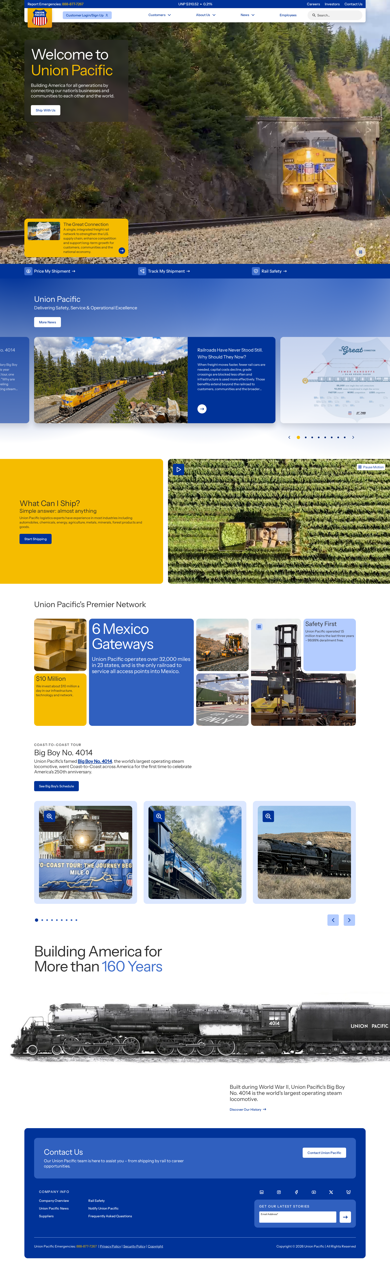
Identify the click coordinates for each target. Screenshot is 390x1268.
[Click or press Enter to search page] (314, 15)
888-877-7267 (72, 4)
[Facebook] (296, 1192)
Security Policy (134, 1246)
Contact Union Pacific (324, 1153)
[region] (195, 4)
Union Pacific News (54, 1208)
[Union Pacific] (40, 18)
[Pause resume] (259, 627)
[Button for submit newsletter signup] (345, 1217)
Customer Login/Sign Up (85, 15)
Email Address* (269, 1214)
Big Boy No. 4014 (95, 761)
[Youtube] (313, 1192)
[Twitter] (331, 1192)
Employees (288, 15)
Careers (313, 4)
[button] (289, 437)
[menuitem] (160, 15)
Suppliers (46, 1216)
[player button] (360, 252)
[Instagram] (278, 1192)
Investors (332, 4)
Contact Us (353, 4)
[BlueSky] (348, 1192)
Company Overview (54, 1201)
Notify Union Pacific (103, 1208)
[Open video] (279, 521)
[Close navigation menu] (169, 15)
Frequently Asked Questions (110, 1216)
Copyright (155, 1246)
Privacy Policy (110, 1246)
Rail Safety (96, 1201)
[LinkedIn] (261, 1192)
